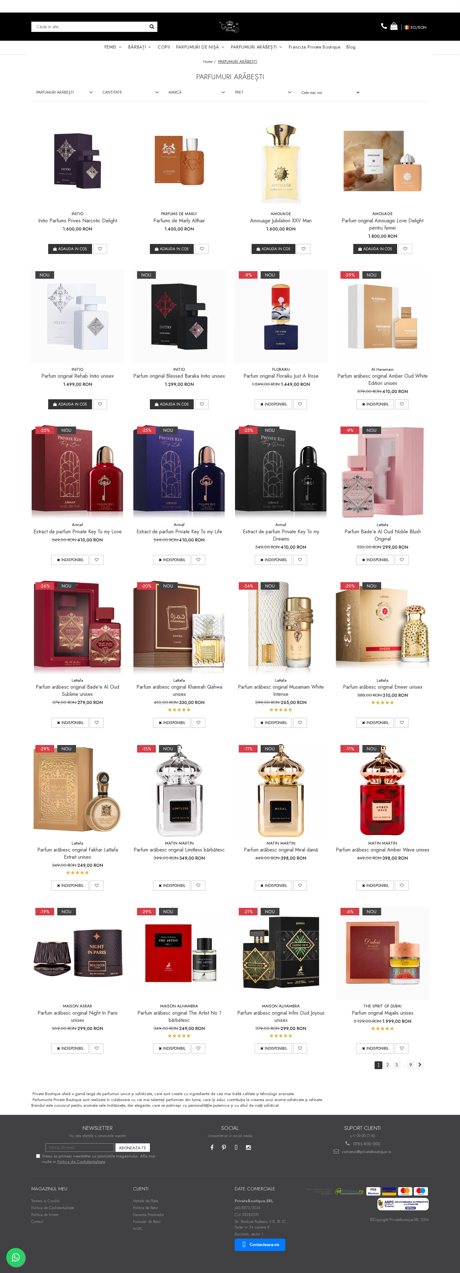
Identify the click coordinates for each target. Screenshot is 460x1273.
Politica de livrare (44, 1215)
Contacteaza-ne (264, 1244)
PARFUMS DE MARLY (179, 214)
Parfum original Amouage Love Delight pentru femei (382, 224)
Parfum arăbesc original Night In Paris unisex (78, 1016)
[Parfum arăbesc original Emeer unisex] (383, 628)
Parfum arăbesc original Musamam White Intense (281, 690)
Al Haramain (382, 369)
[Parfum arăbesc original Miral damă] (281, 790)
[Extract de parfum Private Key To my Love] (78, 472)
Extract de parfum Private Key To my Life (179, 531)
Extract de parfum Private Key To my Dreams (281, 535)
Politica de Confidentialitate (81, 1162)
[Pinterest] (223, 1147)
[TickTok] (236, 1147)
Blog (351, 47)
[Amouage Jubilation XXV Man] (281, 161)
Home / (210, 62)
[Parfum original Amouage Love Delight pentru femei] (383, 161)
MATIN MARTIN (179, 843)
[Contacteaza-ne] (384, 26)
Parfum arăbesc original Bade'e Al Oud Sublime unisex (77, 690)
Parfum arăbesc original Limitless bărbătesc (179, 849)
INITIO (77, 214)
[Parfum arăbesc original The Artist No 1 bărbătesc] (179, 953)
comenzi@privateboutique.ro (365, 1152)
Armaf (77, 525)
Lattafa (382, 525)
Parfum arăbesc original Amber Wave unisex (382, 849)
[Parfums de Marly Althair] (179, 161)
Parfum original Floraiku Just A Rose (281, 376)
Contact (37, 1221)
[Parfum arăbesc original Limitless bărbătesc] (179, 790)
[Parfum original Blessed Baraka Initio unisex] (179, 317)
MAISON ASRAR (77, 1006)
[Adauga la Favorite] (100, 249)
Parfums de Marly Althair (179, 220)
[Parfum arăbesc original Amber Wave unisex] (383, 790)
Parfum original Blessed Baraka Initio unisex (179, 376)
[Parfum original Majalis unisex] (383, 953)
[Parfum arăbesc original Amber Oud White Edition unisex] (383, 317)
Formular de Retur (147, 1221)
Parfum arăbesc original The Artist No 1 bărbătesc (179, 1016)
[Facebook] (211, 1147)
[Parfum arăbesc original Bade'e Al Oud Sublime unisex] (78, 628)
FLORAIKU (281, 369)
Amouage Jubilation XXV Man (281, 220)
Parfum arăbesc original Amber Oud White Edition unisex (382, 379)
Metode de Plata (145, 1201)
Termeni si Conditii (45, 1201)
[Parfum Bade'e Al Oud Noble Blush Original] (383, 472)
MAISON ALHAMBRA (179, 1006)
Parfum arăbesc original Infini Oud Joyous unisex (281, 1016)
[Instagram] (248, 1147)
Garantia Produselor (148, 1215)
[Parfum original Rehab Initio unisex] (78, 317)
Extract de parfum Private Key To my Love (77, 531)
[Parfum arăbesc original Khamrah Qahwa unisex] (179, 628)
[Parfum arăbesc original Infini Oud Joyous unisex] (281, 953)
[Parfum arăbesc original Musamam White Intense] (281, 628)
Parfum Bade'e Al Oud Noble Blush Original (383, 535)
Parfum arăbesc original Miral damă (281, 849)
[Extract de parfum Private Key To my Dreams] (281, 472)
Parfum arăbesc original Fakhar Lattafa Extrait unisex (77, 853)
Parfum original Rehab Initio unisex (77, 376)
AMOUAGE (281, 214)
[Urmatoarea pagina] (420, 1065)
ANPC (138, 1229)
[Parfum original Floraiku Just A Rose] (281, 317)
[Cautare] (151, 27)
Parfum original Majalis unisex (382, 1013)
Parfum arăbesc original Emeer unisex (382, 687)
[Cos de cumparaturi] (394, 26)
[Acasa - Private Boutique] (230, 27)
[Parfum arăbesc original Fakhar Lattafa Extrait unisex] (78, 790)
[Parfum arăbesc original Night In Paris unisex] (78, 953)
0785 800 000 (366, 1144)
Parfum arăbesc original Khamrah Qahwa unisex (179, 690)
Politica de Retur (145, 1208)
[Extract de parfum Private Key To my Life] (179, 472)
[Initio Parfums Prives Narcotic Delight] (78, 161)
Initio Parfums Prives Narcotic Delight (77, 220)
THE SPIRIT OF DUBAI (382, 1006)
